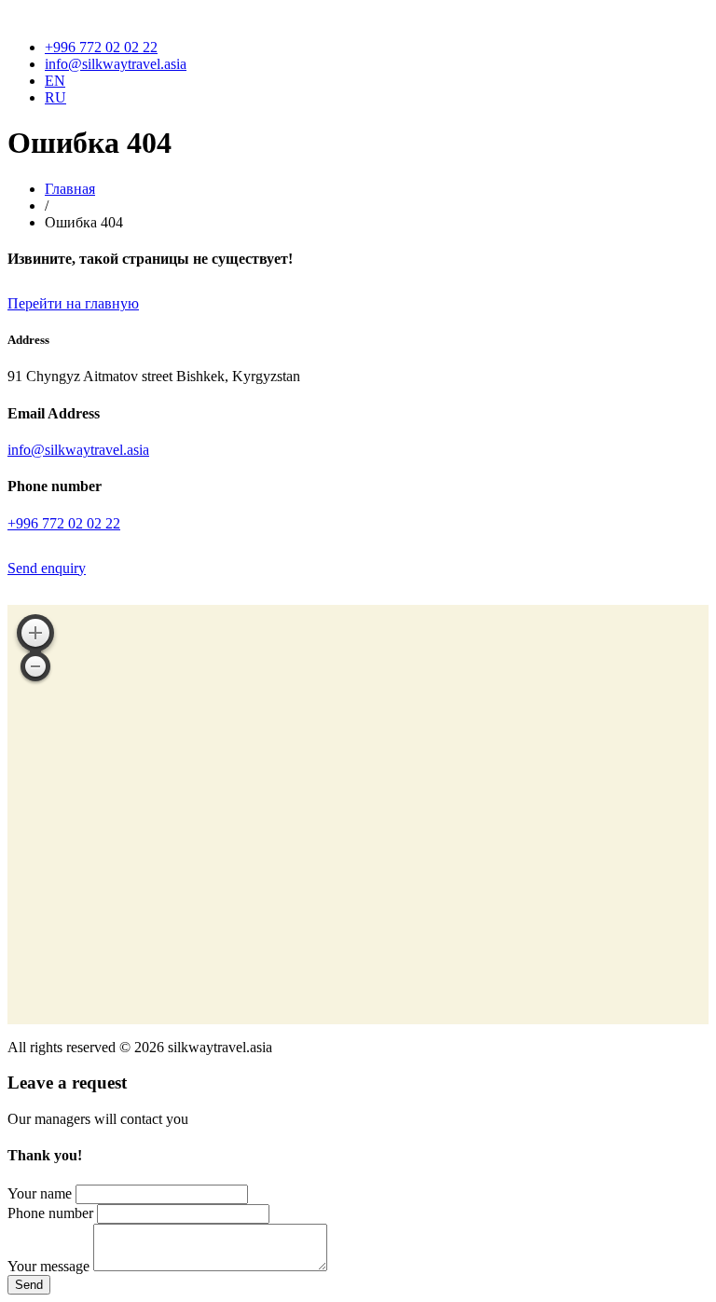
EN (55, 81)
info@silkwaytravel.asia (115, 64)
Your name (39, 1193)
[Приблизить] (35, 632)
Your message (48, 1266)
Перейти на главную (73, 303)
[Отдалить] (35, 666)
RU (55, 97)
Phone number (50, 1213)
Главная (70, 189)
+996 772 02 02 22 (101, 47)
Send (29, 1285)
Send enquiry (46, 568)
